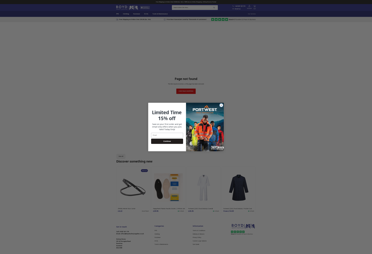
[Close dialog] (221, 105)
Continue (167, 141)
